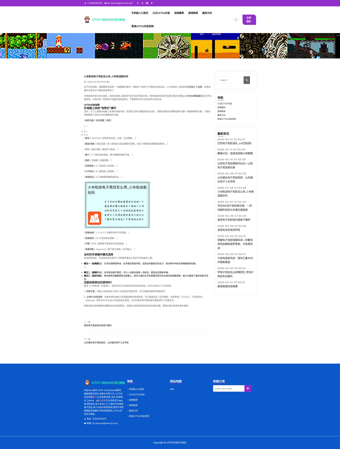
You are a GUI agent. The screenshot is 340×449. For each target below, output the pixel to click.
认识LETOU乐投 (161, 13)
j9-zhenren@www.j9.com (120, 3)
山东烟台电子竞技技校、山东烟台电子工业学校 (106, 342)
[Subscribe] (247, 388)
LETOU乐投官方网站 (176, 442)
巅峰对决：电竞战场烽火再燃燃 (235, 153)
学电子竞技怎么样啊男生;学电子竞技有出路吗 (235, 274)
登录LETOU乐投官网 (142, 26)
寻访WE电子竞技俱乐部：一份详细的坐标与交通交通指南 (234, 207)
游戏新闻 (193, 13)
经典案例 (179, 13)
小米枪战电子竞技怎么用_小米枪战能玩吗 (235, 193)
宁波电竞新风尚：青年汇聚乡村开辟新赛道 (235, 260)
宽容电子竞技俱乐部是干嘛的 (98, 325)
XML (172, 389)
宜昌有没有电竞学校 (228, 229)
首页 (164, 46)
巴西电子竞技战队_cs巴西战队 (234, 143)
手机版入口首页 (139, 13)
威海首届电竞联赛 (227, 286)
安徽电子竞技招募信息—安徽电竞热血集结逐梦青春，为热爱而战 (235, 244)
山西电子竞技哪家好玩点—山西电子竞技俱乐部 (235, 165)
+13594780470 (95, 3)
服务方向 (207, 13)
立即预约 (248, 19)
